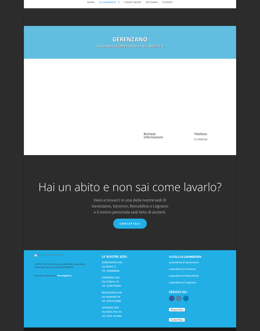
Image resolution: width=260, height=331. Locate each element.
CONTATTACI (130, 223)
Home (90, 2)
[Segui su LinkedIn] (186, 298)
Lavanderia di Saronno (182, 269)
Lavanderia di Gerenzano (184, 262)
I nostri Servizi (132, 2)
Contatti (167, 2)
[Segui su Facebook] (172, 298)
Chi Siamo (152, 2)
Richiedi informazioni (153, 135)
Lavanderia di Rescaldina (184, 275)
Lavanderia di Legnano (182, 282)
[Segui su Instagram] (179, 298)
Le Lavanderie (107, 2)
